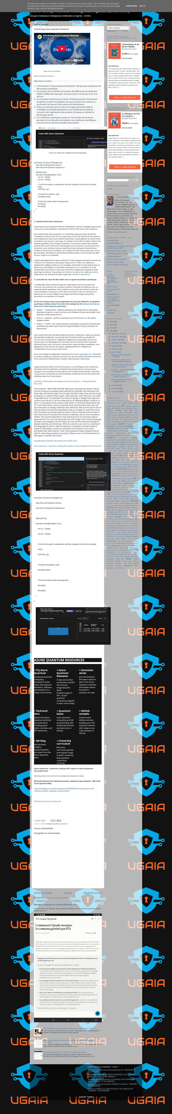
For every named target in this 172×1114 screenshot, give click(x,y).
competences (134, 431)
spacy (109, 545)
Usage (130, 561)
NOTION (120, 512)
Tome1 (113, 556)
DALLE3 (128, 442)
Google (135, 466)
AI (41, 824)
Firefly (117, 460)
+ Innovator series (86, 671)
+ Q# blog (40, 740)
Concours (110, 433)
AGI (113, 406)
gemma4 (120, 464)
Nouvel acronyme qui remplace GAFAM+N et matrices (108, 1084)
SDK (112, 539)
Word (136, 566)
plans (113, 523)
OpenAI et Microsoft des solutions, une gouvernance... (123, 366)
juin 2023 (115, 352)
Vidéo (125, 563)
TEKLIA (129, 554)
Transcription (134, 556)
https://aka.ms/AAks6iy (52, 71)
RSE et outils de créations (116, 259)
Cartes (136, 419)
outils (123, 519)
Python (114, 530)
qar (127, 530)
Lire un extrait (127, 58)
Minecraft (128, 505)
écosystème (110, 453)
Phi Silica (121, 521)
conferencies (120, 433)
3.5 (124, 401)
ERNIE (116, 455)
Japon (130, 487)
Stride (116, 548)
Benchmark (115, 417)
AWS (136, 415)
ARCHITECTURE (112, 412)
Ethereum (126, 455)
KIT (122, 490)
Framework (119, 462)
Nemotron (132, 510)
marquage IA (110, 496)
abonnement (129, 401)
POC (127, 523)
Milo (136, 503)
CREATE (123, 440)
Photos (131, 521)
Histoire (109, 479)
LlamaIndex (135, 492)
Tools (121, 556)
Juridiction (113, 490)
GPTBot (124, 471)
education (126, 453)
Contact (116, 435)
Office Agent (134, 514)
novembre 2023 (118, 337)
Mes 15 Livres (112, 287)
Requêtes (110, 534)
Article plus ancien (92, 893)
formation (135, 460)
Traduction (126, 556)
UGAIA (129, 559)
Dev (137, 446)
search (117, 539)
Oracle (119, 519)
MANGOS (126, 494)
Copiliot (128, 435)
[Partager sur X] (56, 820)
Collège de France (112, 431)
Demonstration (111, 447)
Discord (130, 449)
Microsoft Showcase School (115, 503)
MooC (109, 510)
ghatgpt (125, 466)
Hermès (136, 475)
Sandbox (135, 536)
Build (117, 419)
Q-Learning (122, 530)
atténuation (115, 415)
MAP (136, 494)
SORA (124, 543)
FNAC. (128, 460)
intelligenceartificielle (114, 485)
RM (108, 536)
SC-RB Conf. (112, 310)
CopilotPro (110, 440)
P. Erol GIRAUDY (123, 197)
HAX (131, 475)
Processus (135, 525)
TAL (118, 552)
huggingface (129, 478)
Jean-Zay (135, 487)
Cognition (135, 428)
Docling (136, 449)
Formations (111, 462)
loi (112, 494)
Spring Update (126, 545)
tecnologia (120, 554)
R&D (112, 532)
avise (128, 415)
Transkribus (110, 559)
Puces (109, 530)
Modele (117, 507)
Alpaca (109, 408)
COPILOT (111, 438)
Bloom (132, 417)
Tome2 (117, 556)
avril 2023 (115, 388)
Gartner (109, 464)
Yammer (121, 568)
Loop (116, 494)
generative (110, 466)
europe (114, 458)
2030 (112, 401)
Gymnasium (123, 475)
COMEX (120, 431)
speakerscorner (116, 545)
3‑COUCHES (118, 401)
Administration (111, 403)
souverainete (134, 543)
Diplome (118, 449)
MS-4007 (114, 510)
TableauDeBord (111, 552)
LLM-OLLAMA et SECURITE (117, 265)
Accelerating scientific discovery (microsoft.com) (55, 440)
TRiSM (118, 559)
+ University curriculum (64, 742)
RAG (129, 532)
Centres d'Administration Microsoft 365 (119, 421)
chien (117, 426)
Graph (113, 473)
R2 (116, 532)
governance (131, 469)
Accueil (67, 893)
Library (119, 492)
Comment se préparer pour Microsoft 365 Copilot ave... (122, 361)
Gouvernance (121, 469)
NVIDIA (131, 512)
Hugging (123, 478)
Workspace (110, 568)
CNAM (116, 428)
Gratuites (118, 473)
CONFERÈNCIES (133, 433)
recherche (135, 532)
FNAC (122, 460)
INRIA (114, 483)
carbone (131, 419)
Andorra (129, 408)
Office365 (110, 516)
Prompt (114, 528)
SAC (122, 536)
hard (128, 475)
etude (136, 455)
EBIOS (120, 451)
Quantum (64, 824)
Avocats (132, 415)
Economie (126, 451)
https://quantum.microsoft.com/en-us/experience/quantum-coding (59, 776)
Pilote (136, 521)
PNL (124, 523)
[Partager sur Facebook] (58, 820)
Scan (108, 539)
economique (134, 451)
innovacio (109, 483)
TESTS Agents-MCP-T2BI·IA (117, 254)
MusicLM (126, 510)
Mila (133, 503)
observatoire (119, 514)
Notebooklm (110, 512)
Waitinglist (135, 563)
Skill (122, 541)
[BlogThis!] (53, 820)
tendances (135, 554)
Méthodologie (111, 501)
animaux (135, 408)
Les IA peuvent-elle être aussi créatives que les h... (122, 376)
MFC (128, 501)
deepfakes (115, 444)
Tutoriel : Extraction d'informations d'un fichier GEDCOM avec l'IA (112, 279)
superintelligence (123, 550)
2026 (112, 322)
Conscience (110, 435)
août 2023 (115, 346)
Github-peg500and (114, 256)
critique (109, 442)
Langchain (134, 490)
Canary (125, 419)
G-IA (130, 462)
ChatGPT (122, 424)
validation (135, 561)
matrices (109, 498)
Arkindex (120, 412)
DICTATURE (110, 449)
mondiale (127, 508)
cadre (121, 419)
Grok (136, 473)
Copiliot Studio (134, 435)
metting (123, 501)
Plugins (119, 523)
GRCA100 (128, 473)
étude (108, 457)
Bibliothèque (122, 417)
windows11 (128, 566)
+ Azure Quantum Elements (63, 673)
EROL (121, 455)
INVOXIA (109, 487)
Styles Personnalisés (131, 548)
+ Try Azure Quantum (41, 671)
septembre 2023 (118, 343)
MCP (115, 498)
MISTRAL (110, 508)
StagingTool (135, 545)
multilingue (120, 510)
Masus (131, 496)
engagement (110, 455)
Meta (127, 498)
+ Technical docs (41, 712)
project (109, 528)
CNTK (127, 428)
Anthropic (110, 410)
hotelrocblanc (116, 479)
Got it (142, 6)
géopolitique (118, 466)
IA (44, 824)
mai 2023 (115, 385)
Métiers (118, 501)
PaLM (127, 519)
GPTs (128, 471)
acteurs (136, 401)
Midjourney (128, 503)
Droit (115, 451)
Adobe (118, 403)
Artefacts (129, 412)
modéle (121, 507)
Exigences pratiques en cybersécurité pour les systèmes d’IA (110, 1089)
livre (123, 492)
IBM (119, 481)
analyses (123, 408)
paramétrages (133, 519)
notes (115, 512)
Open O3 (126, 516)
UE (123, 559)
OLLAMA (117, 517)
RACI (119, 532)
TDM (130, 552)
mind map (110, 505)
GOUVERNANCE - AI (115, 243)
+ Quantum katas (64, 712)
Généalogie (135, 464)
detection (130, 446)
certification (135, 421)
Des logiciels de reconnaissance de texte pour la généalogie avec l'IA (69, 1028)
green (133, 473)
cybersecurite (116, 442)
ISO (126, 487)
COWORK (117, 440)
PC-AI (108, 521)
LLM (108, 494)
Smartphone (128, 541)
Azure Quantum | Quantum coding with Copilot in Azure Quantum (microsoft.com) (67, 446)
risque (131, 534)
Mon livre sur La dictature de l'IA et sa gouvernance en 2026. (121, 247)
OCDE (125, 514)
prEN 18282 (117, 525)
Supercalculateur (112, 550)
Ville (129, 563)
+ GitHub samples (84, 712)
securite (123, 539)
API (131, 410)
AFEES (130, 403)
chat (108, 424)
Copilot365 (134, 438)
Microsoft (134, 501)
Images (123, 481)
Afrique (136, 403)
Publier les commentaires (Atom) (56, 898)
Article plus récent (43, 893)
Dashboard (135, 442)
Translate (124, 31)
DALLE (123, 442)
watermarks (118, 565)
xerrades (116, 568)
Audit (120, 415)
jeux (108, 490)
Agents (109, 406)
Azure (109, 417)
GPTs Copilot (134, 471)
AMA (113, 408)
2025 (112, 325)
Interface (124, 485)
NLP (137, 510)
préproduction (125, 525)
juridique (118, 490)
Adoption (124, 403)
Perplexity (114, 521)
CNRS (123, 428)
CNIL (119, 428)
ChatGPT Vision (132, 424)
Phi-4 (126, 521)
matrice (136, 496)
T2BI (136, 550)
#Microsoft (38, 76)
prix (130, 525)
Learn (114, 492)
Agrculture (118, 406)
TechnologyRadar (112, 554)
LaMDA (129, 490)
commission (126, 431)
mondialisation (134, 507)
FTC (124, 462)
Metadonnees (134, 498)
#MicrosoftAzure (48, 76)
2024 (112, 328)
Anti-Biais (119, 410)
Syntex (132, 550)
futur (127, 462)
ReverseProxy (117, 534)
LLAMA (128, 492)
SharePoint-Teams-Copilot (117, 251)
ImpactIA (135, 481)
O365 (112, 514)
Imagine (129, 481)
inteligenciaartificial (53, 824)
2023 (112, 331)
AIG (130, 406)
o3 (135, 512)
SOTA (128, 543)
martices (117, 496)
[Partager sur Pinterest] (60, 820)
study (121, 548)
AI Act (126, 406)
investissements (133, 485)
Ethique (132, 455)
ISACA (123, 487)
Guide (109, 475)
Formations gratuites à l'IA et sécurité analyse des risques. (65, 1052)
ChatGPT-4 (111, 426)
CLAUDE (129, 426)
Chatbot (113, 424)
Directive (124, 449)
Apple (136, 410)
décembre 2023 (118, 334)
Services (135, 539)
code (131, 428)
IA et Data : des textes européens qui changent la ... (123, 370)
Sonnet (119, 543)
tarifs (125, 552)
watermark (110, 565)
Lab (125, 490)
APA (125, 410)
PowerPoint (110, 525)
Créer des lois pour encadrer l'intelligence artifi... (121, 380)
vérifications (118, 563)
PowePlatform (134, 523)
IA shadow (113, 481)
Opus (115, 519)
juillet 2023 (116, 349)
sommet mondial (112, 543)
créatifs (129, 440)
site (119, 541)
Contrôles (122, 435)
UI (122, 561)
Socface (135, 541)
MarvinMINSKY (124, 496)
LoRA (120, 494)
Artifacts (135, 412)
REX (123, 534)
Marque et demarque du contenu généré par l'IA (55, 905)
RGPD (127, 534)
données (109, 451)
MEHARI (121, 498)
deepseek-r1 (134, 444)
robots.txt (112, 536)
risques (136, 534)
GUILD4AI (111, 313)
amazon (117, 408)
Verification (110, 563)
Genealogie (127, 464)
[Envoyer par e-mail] (51, 820)
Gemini (114, 464)
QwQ (108, 532)
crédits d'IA (135, 440)
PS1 (137, 528)
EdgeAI (119, 453)
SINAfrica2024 (111, 541)
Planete (109, 523)
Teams (135, 552)
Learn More (131, 6)
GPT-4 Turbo (117, 471)
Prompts (124, 528)
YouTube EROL (113, 240)
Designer (122, 447)
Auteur (124, 415)
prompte (119, 528)
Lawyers (109, 492)
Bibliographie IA (113, 294)
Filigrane (129, 457)
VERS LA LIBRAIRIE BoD (125, 97)
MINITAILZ (135, 505)
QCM (130, 530)
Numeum (126, 512)
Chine (122, 426)
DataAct (109, 444)
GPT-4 (110, 471)
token (108, 556)
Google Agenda (111, 469)
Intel (122, 483)
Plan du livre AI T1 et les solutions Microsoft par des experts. (114, 300)
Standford (110, 548)
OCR (128, 514)
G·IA (136, 462)
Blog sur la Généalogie (115, 262)
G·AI (133, 462)
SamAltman (128, 536)
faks (124, 457)
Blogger (90, 1096)
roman (119, 536)
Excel (120, 458)
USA (125, 561)
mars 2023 (116, 391)
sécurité (129, 539)
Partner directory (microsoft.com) (47, 801)
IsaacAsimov (116, 487)
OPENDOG (110, 519)
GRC (123, 473)
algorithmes (135, 406)
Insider (119, 483)
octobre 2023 (117, 340)
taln (122, 552)
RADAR (124, 532)
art (125, 412)
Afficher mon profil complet (117, 232)
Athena (109, 415)
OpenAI (135, 516)
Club (112, 429)
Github (130, 466)
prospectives (131, 528)
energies (135, 453)
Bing (127, 417)
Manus (132, 494)
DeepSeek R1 (124, 444)
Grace (109, 473)
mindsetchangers (119, 505)
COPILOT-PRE (123, 438)
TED (125, 554)
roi (116, 536)
